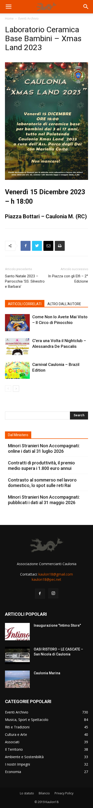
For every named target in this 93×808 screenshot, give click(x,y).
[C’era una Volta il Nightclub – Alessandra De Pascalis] (17, 346)
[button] (8, 6)
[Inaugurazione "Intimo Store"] (17, 631)
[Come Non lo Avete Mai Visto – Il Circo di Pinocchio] (17, 322)
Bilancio (44, 793)
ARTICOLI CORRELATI (24, 304)
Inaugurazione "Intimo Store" (57, 625)
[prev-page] (8, 389)
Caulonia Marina (47, 673)
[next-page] (16, 389)
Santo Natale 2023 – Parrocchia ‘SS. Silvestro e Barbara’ (25, 281)
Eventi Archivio (28, 18)
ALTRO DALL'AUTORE (64, 304)
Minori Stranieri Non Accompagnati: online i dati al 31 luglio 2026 (44, 448)
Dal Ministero (18, 435)
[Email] (48, 246)
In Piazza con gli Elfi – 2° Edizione (68, 279)
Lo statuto (27, 793)
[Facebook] (26, 246)
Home (9, 18)
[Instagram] (53, 593)
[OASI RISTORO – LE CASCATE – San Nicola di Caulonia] (17, 655)
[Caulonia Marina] (17, 679)
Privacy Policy (64, 793)
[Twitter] (37, 246)
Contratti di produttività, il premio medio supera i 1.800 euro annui (41, 465)
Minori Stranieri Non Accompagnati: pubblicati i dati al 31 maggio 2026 (44, 499)
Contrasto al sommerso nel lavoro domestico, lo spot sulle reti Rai (42, 482)
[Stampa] (60, 246)
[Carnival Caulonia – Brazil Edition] (17, 370)
